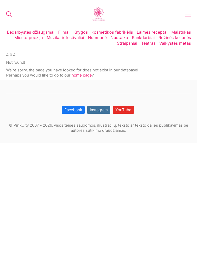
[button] (188, 14)
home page (82, 75)
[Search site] (9, 14)
